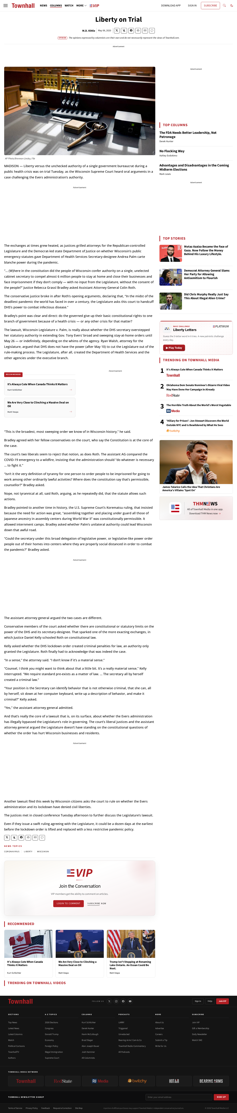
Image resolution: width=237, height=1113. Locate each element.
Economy (49, 1040)
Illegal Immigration (54, 1052)
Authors (11, 1057)
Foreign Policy (51, 1046)
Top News (12, 1022)
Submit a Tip (161, 1040)
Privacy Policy (32, 1108)
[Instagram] (116, 1001)
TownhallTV (13, 1052)
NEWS (43, 5)
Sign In (198, 1001)
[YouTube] (130, 1001)
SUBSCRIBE (210, 5)
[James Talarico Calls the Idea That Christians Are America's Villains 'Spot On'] (196, 462)
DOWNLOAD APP (171, 5)
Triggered (123, 1028)
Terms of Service (15, 1108)
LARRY (121, 1022)
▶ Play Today (174, 348)
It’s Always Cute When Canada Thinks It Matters (25, 963)
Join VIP (222, 1001)
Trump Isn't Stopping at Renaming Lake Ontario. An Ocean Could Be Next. (130, 965)
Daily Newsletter (199, 1034)
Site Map (79, 1108)
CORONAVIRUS (11, 851)
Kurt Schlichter (14, 973)
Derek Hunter (88, 1028)
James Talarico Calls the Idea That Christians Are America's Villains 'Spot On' (191, 488)
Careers (158, 1034)
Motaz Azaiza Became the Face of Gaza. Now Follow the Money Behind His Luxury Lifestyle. (206, 250)
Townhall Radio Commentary (132, 1046)
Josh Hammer (88, 1052)
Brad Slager (87, 1040)
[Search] (224, 5)
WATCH (69, 5)
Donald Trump (51, 1034)
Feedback (45, 1108)
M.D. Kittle (88, 31)
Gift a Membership (200, 1028)
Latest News (13, 1028)
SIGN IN (192, 5)
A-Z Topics (51, 1014)
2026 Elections (51, 1022)
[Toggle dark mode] (232, 5)
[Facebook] (123, 1001)
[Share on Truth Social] (124, 30)
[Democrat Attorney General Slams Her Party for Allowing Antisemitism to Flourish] (170, 277)
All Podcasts (124, 1052)
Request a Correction (62, 1108)
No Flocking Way (171, 151)
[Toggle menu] (5, 5)
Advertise (159, 1028)
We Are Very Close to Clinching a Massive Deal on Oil (77, 963)
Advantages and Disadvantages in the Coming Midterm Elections (194, 167)
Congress (49, 1028)
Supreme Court (52, 1057)
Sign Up (221, 1097)
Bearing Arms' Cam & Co (130, 1040)
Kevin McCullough (90, 1034)
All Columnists (88, 1057)
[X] (109, 1001)
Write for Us (160, 1046)
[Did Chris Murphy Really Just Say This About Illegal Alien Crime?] (170, 301)
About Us (159, 1022)
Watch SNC (197, 1040)
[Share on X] (117, 30)
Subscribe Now (96, 903)
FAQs (210, 1001)
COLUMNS (56, 5)
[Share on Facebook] (131, 30)
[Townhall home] (20, 1001)
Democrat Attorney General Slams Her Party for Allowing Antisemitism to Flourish (207, 274)
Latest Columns (15, 1034)
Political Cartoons (16, 1046)
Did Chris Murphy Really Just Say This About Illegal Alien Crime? (206, 296)
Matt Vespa (63, 973)
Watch (11, 1040)
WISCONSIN (43, 851)
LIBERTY (28, 851)
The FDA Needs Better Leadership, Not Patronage (188, 134)
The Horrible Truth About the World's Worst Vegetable (198, 405)
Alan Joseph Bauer (90, 1046)
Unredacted (123, 1034)
